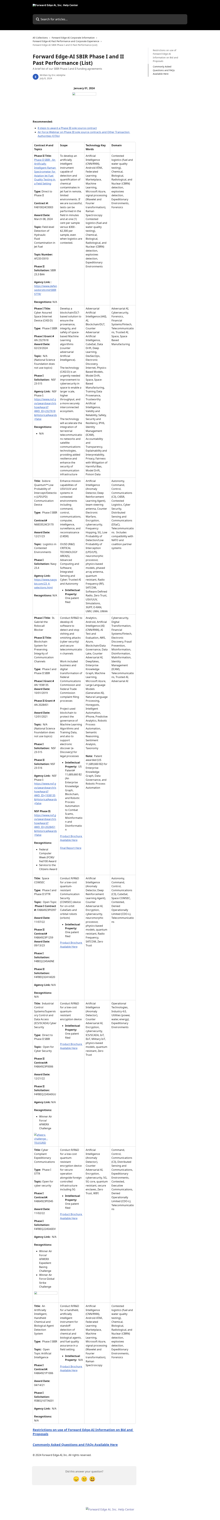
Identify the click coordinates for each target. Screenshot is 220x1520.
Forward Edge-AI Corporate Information (73, 37)
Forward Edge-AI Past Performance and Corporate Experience (66, 41)
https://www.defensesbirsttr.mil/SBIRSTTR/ (45, 290)
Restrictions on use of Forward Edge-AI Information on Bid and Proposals (83, 1432)
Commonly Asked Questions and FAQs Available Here (75, 1444)
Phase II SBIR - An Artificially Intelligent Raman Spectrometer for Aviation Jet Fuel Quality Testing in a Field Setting (45, 171)
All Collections (40, 37)
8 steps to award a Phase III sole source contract (67, 128)
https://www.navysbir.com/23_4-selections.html (45, 583)
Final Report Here (70, 848)
